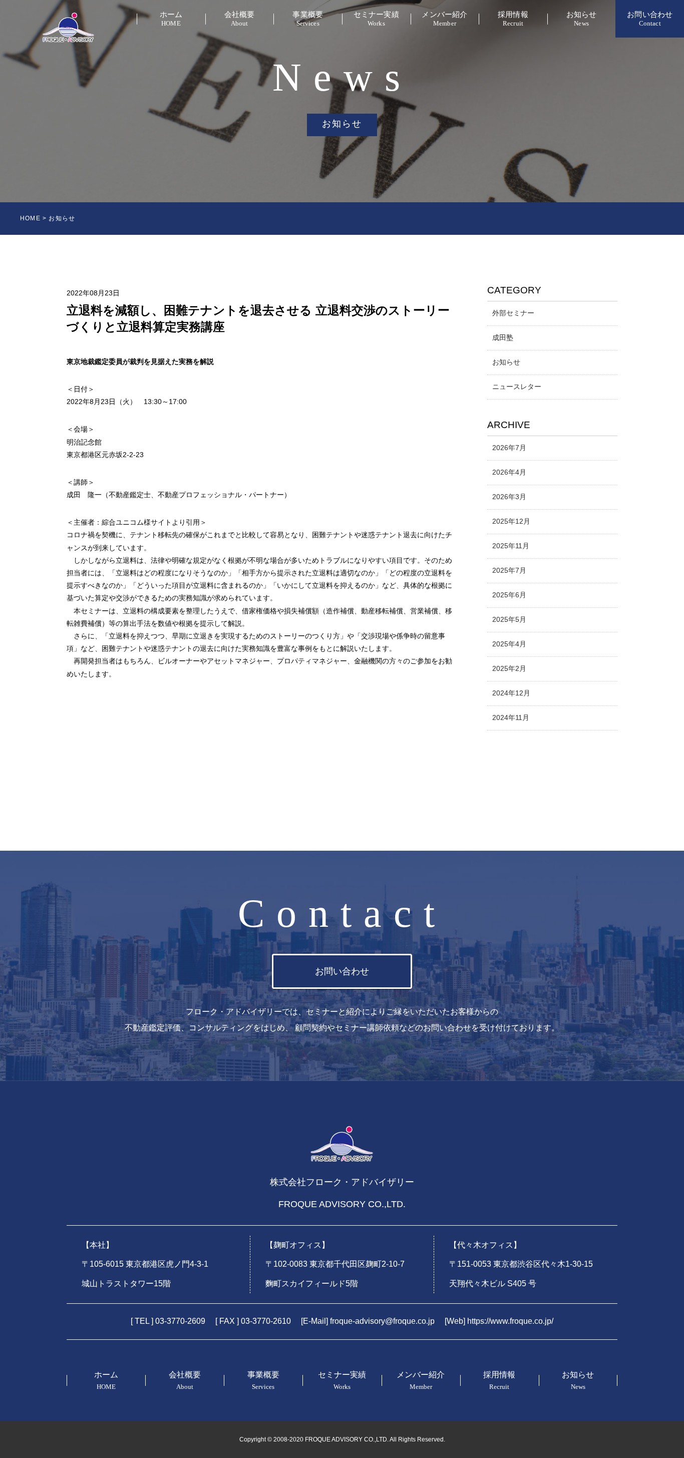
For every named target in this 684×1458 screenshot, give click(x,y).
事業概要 (307, 19)
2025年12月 (511, 521)
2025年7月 (509, 570)
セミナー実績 (376, 19)
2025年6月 (509, 595)
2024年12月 (511, 693)
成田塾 (502, 337)
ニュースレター (516, 387)
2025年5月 (509, 619)
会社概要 (239, 19)
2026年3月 (509, 497)
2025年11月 (510, 546)
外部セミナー (513, 313)
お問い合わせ (649, 19)
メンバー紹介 (444, 19)
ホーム (171, 19)
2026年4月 (509, 472)
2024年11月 (510, 717)
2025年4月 (509, 644)
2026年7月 (509, 448)
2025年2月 (509, 668)
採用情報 (513, 19)
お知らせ (581, 19)
